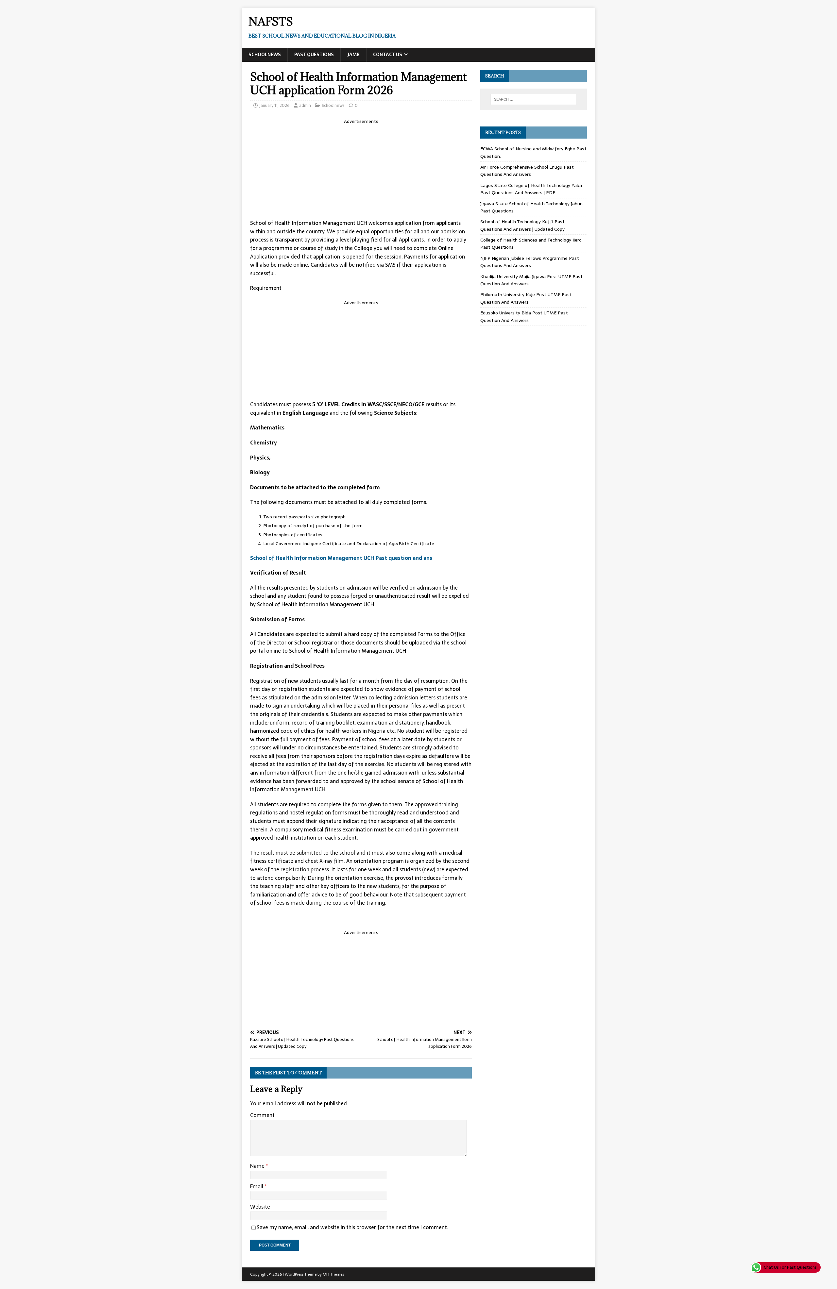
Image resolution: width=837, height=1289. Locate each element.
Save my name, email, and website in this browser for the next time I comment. (352, 1227)
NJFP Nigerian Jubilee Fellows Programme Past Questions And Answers (529, 262)
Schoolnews (264, 54)
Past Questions (314, 54)
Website (260, 1206)
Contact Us (387, 54)
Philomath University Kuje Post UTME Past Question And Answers (526, 298)
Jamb (353, 54)
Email (257, 1186)
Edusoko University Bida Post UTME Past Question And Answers (524, 316)
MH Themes (333, 1274)
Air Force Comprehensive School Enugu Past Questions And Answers (527, 170)
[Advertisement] (361, 170)
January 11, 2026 (274, 105)
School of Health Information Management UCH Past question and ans (341, 558)
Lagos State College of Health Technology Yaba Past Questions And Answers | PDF (531, 189)
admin (305, 105)
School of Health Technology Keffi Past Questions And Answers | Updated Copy (522, 225)
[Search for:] (534, 99)
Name (258, 1166)
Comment (262, 1115)
